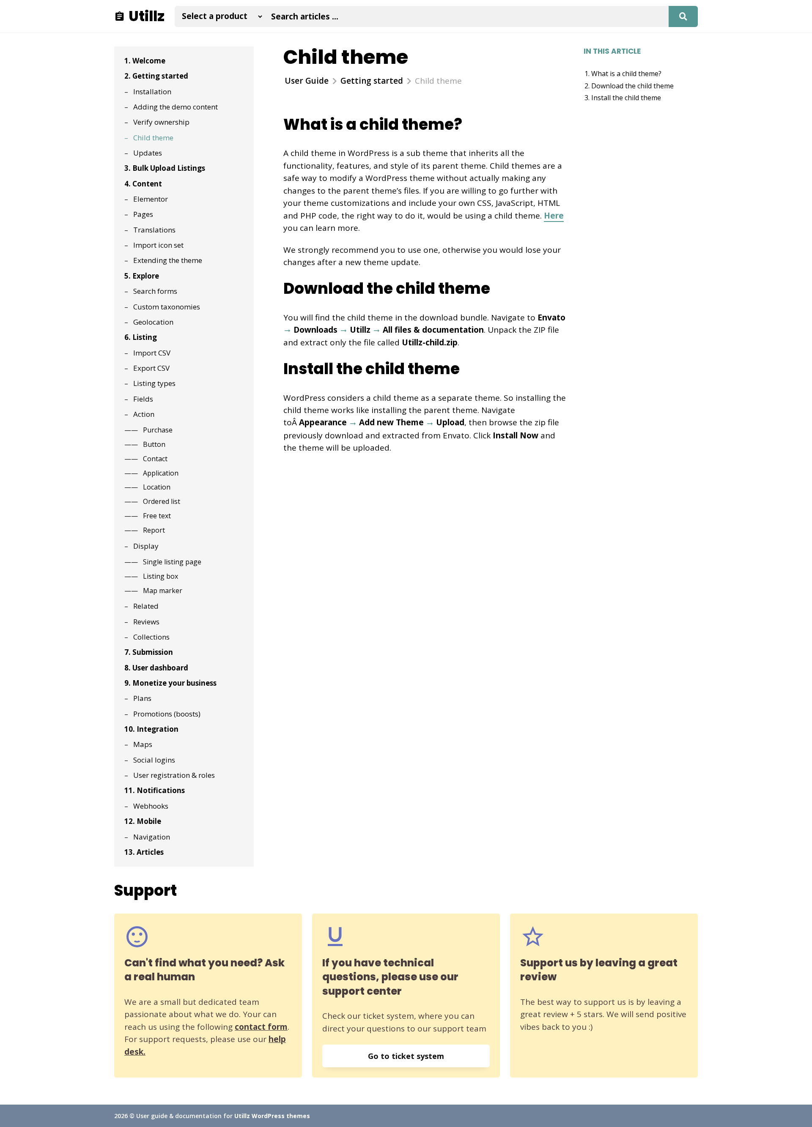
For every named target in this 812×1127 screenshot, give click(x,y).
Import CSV (151, 353)
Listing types (154, 383)
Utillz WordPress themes (272, 1116)
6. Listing (140, 337)
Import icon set (158, 245)
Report (154, 530)
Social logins (154, 760)
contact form (261, 1026)
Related (146, 606)
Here (554, 215)
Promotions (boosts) (166, 714)
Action (143, 414)
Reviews (146, 621)
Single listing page (172, 561)
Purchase (158, 430)
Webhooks (150, 806)
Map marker (162, 590)
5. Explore (141, 276)
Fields (143, 399)
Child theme (153, 137)
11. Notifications (154, 790)
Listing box (160, 576)
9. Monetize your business (170, 683)
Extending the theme (167, 260)
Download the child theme (632, 85)
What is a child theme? (626, 73)
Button (154, 444)
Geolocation (153, 322)
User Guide (307, 80)
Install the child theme (626, 97)
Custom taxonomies (166, 307)
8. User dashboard (156, 668)
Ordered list (161, 501)
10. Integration (151, 729)
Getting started (371, 80)
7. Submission (148, 652)
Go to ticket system (406, 1056)
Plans (142, 698)
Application (160, 473)
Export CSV (151, 368)
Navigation (151, 837)
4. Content (143, 184)
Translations (154, 230)
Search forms (155, 291)
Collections (151, 637)
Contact (155, 458)
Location (156, 487)
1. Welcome (144, 61)
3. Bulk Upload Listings (164, 168)
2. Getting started (156, 76)
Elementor (150, 199)
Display (146, 546)
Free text (157, 515)
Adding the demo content (175, 107)
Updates (147, 153)
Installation (152, 91)
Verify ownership (161, 122)
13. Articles (144, 852)
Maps (142, 744)
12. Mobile (142, 821)
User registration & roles (174, 775)
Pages (143, 214)
